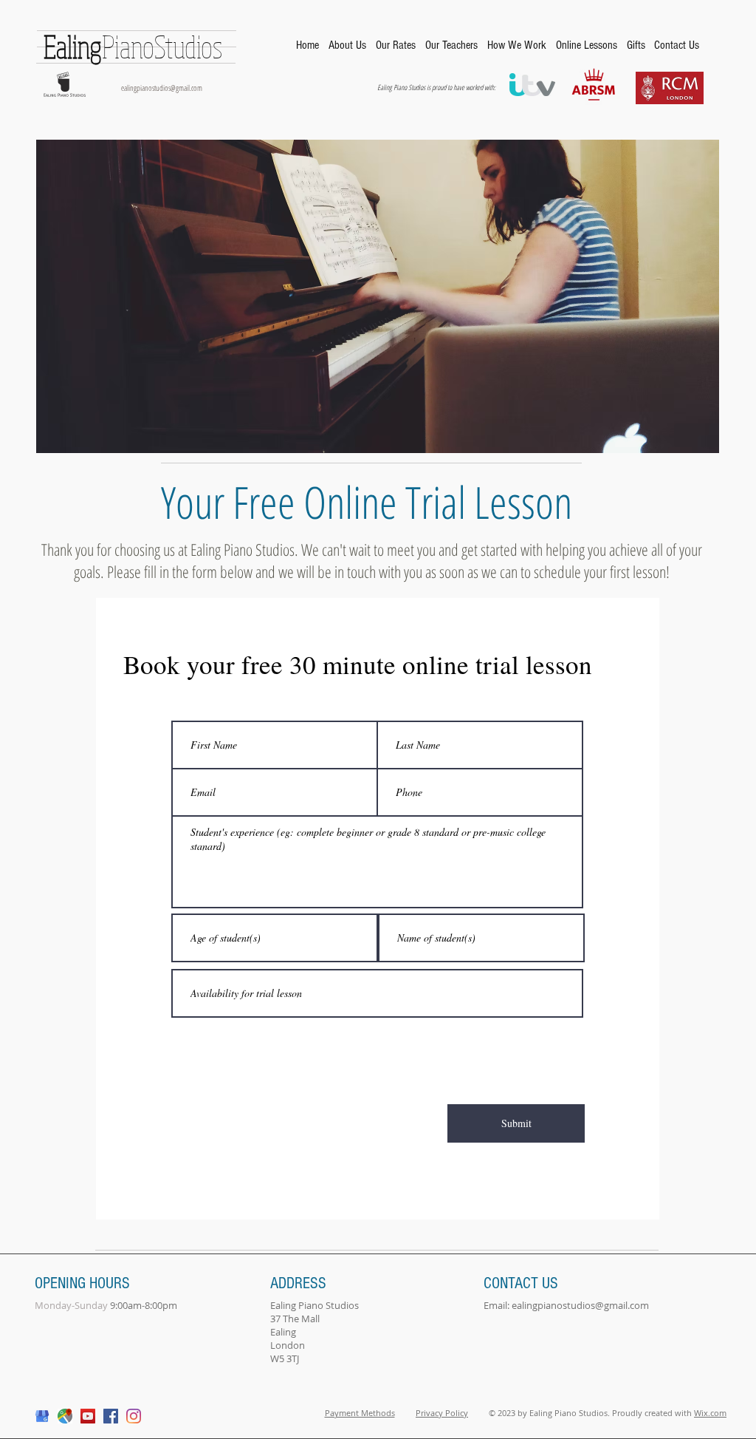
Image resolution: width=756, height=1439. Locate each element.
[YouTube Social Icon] (87, 1416)
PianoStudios (133, 46)
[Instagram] (133, 1416)
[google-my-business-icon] (42, 1416)
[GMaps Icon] (65, 1416)
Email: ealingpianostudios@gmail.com (566, 1305)
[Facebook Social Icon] (110, 1416)
